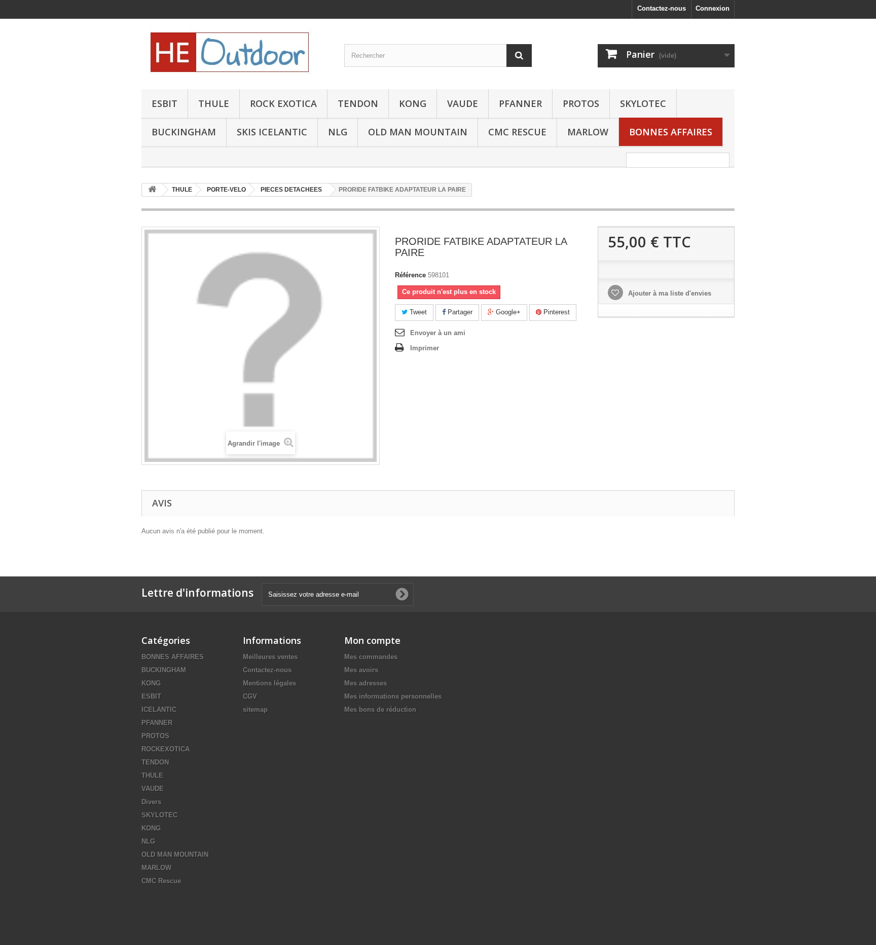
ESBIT (164, 103)
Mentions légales (269, 683)
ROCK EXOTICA (283, 103)
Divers (151, 802)
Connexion (712, 8)
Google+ (507, 312)
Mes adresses (365, 683)
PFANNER (520, 103)
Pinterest (555, 312)
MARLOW (587, 132)
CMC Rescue (161, 881)
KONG (412, 103)
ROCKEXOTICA (165, 749)
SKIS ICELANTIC (272, 132)
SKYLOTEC (643, 103)
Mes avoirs (361, 670)
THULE (213, 103)
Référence (410, 275)
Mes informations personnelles (393, 696)
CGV (250, 696)
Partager (459, 312)
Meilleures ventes (270, 657)
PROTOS (581, 103)
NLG (337, 132)
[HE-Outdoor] (235, 51)
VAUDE (462, 103)
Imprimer (424, 348)
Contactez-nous (661, 8)
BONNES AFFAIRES (670, 132)
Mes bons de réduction (380, 709)
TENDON (358, 103)
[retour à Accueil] (152, 190)
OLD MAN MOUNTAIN (417, 132)
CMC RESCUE (517, 132)
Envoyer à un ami (437, 333)
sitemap (255, 709)
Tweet (417, 312)
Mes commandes (370, 657)
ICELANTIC (158, 709)
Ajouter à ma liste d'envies (668, 293)
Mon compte (372, 640)
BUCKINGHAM (184, 132)
